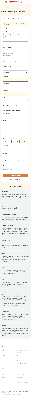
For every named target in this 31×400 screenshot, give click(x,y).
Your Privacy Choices (21, 380)
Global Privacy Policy (21, 374)
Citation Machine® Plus (22, 350)
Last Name (5, 90)
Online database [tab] (17, 18)
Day (4, 138)
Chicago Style (20, 360)
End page (5, 153)
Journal (7, 36)
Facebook (4, 372)
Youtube (4, 377)
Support (3, 358)
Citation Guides (20, 352)
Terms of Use (19, 372)
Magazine (8, 34)
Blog (3, 350)
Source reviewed (7, 55)
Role (4, 69)
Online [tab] (9, 18)
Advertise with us (5, 360)
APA (18, 355)
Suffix (4, 98)
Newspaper (18, 34)
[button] (15, 72)
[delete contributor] (27, 100)
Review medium (7, 47)
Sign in (27, 2)
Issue (4, 128)
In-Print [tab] (4, 18)
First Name (5, 76)
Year (21, 138)
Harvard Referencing (21, 363)
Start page (5, 145)
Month (13, 138)
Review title (6, 40)
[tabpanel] (15, 97)
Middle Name (6, 83)
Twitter (3, 374)
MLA (18, 358)
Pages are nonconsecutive (12, 161)
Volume (4, 120)
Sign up (22, 2)
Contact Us (4, 355)
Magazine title (6, 113)
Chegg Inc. (4, 352)
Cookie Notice (20, 377)
